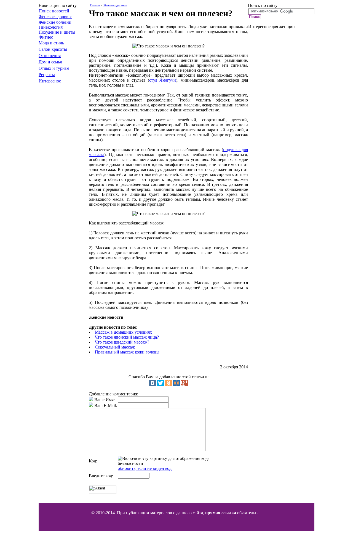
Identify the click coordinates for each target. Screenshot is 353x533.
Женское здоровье (55, 16)
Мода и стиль (51, 43)
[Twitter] (160, 383)
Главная (95, 5)
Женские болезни (55, 22)
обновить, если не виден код (145, 468)
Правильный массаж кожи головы (127, 352)
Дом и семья (50, 62)
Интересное (50, 81)
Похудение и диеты (57, 32)
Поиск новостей (54, 11)
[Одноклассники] (168, 383)
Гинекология (51, 27)
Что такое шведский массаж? (122, 342)
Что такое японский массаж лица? (127, 337)
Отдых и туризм (54, 68)
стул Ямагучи (162, 80)
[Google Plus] (184, 383)
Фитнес (46, 37)
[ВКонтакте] (152, 383)
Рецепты (47, 74)
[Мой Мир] (176, 383)
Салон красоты (53, 49)
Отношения (50, 55)
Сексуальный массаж (115, 347)
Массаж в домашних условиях (123, 332)
